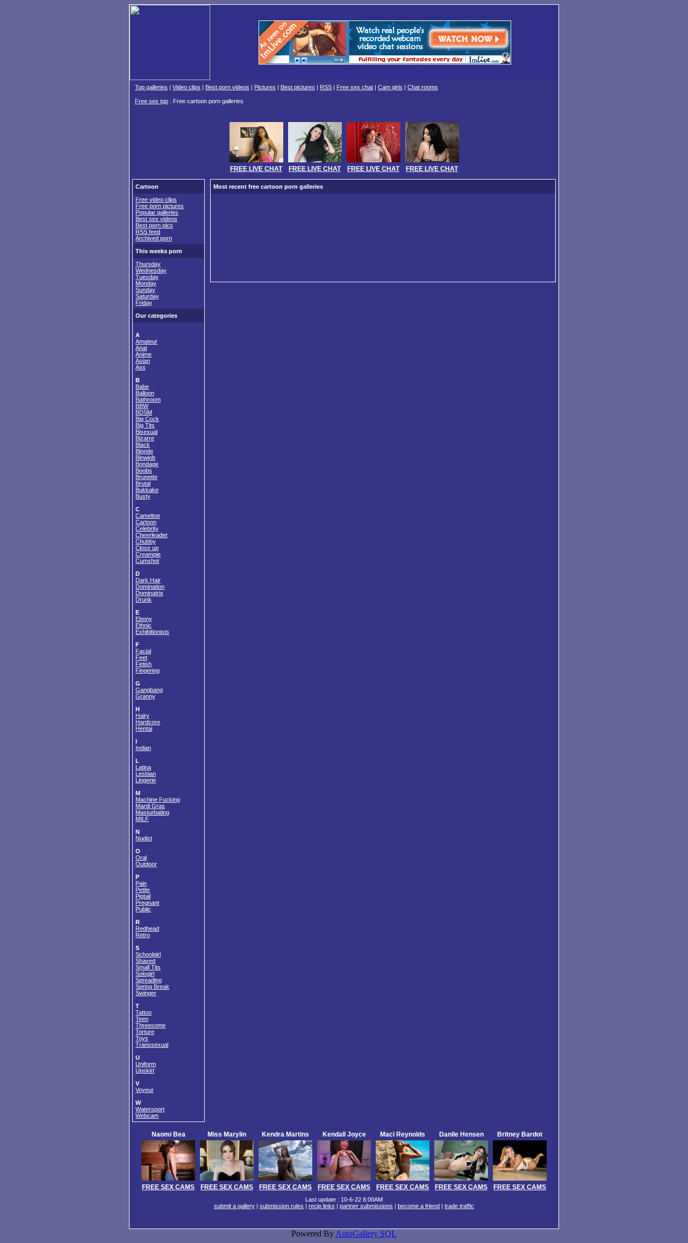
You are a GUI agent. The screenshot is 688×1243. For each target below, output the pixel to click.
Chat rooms (422, 87)
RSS (326, 87)
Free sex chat (354, 87)
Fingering (147, 670)
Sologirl (144, 973)
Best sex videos (156, 219)
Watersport (149, 1109)
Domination (149, 586)
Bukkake (147, 490)
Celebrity (147, 528)
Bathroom (148, 399)
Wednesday (151, 270)
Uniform (145, 1064)
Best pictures (298, 87)
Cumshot (147, 561)
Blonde (144, 451)
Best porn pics (154, 225)
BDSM (143, 412)
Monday (145, 283)
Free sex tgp (151, 101)
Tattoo (143, 1012)
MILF (142, 819)
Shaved (145, 961)
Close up (147, 548)
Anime (143, 354)
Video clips (186, 87)
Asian (142, 361)
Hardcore (147, 722)
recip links (322, 1206)
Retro (142, 935)
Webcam (147, 1115)
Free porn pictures (159, 206)
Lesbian (145, 773)
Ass (140, 367)
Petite (142, 890)
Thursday (148, 264)
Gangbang (149, 690)
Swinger (145, 993)
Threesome (150, 1025)
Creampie (148, 554)
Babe (142, 386)
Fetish (143, 664)
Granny (145, 696)
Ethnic (143, 625)
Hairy (142, 715)
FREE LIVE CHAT (256, 169)
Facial (143, 651)
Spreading (148, 980)
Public (143, 909)
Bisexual (146, 431)
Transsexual (151, 1044)
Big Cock (147, 419)
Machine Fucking (157, 799)
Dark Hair (148, 580)
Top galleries (151, 87)
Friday (143, 302)
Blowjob (145, 457)
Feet (141, 657)
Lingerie (145, 780)
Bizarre (144, 438)
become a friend (419, 1206)
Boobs (143, 470)
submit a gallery (234, 1206)
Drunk (143, 599)
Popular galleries (156, 212)
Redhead (147, 928)
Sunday (145, 290)
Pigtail (142, 896)
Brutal (142, 483)
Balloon (144, 393)
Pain (141, 883)
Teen (141, 1019)
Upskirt (144, 1070)
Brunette (146, 477)
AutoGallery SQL (366, 1233)
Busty (142, 496)
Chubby (145, 541)
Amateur (146, 341)
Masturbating (152, 812)
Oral (141, 857)
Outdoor (146, 864)
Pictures (265, 87)
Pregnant (147, 902)
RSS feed (147, 231)
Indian (143, 748)
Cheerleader (151, 535)
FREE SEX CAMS (168, 1187)
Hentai (143, 728)
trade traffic (459, 1206)
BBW (141, 406)
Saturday (147, 296)
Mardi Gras (150, 806)
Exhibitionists (152, 631)
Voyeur (144, 1090)
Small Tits (148, 967)
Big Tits (145, 425)
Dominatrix (149, 593)
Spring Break (152, 986)
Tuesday (147, 277)
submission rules (282, 1206)
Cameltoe (147, 515)
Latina (143, 767)
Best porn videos (227, 87)
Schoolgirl (148, 954)
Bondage (147, 464)
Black (142, 444)
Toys (141, 1038)
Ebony (143, 619)
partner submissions (366, 1206)
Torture (144, 1031)
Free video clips (156, 199)
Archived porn (153, 238)
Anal (141, 348)
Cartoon (145, 522)
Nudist (143, 838)
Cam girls (390, 87)
